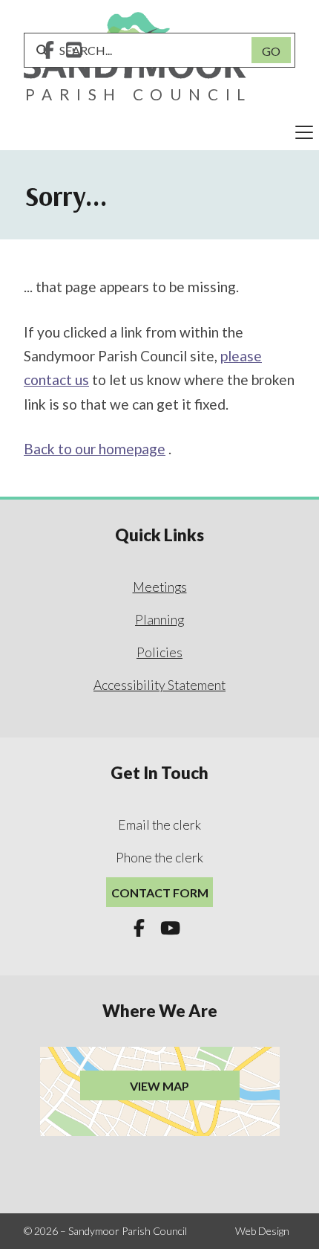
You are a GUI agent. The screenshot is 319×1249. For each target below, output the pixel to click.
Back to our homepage (94, 448)
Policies (159, 652)
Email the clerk (159, 825)
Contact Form (159, 892)
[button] (159, 132)
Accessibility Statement (159, 685)
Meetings (160, 587)
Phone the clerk (159, 857)
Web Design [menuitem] (262, 1230)
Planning (159, 619)
